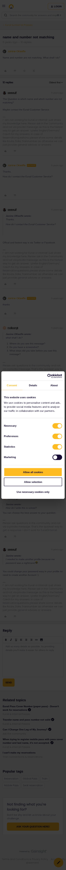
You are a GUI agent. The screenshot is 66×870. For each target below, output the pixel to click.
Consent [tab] (12, 385)
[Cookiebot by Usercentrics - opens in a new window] (47, 376)
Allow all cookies (33, 472)
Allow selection (33, 482)
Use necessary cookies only (33, 491)
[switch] (57, 436)
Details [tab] (33, 385)
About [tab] (54, 385)
